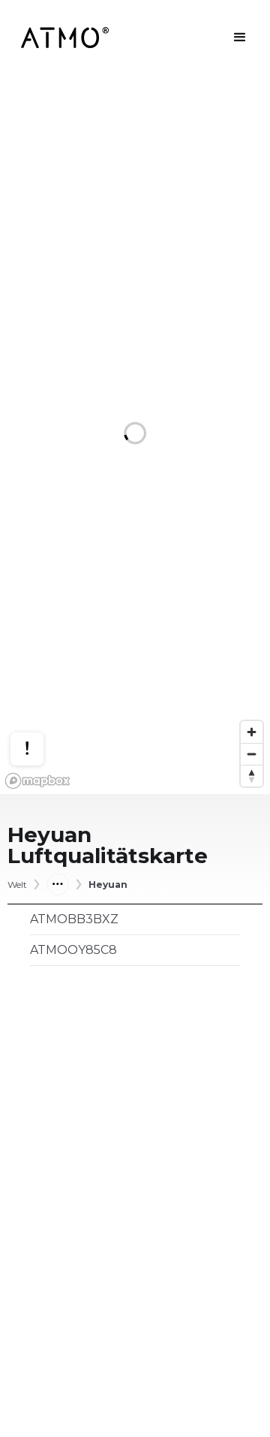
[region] (135, 434)
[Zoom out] (251, 754)
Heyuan (108, 885)
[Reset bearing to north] (251, 775)
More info (41, 696)
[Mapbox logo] (37, 780)
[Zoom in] (251, 732)
